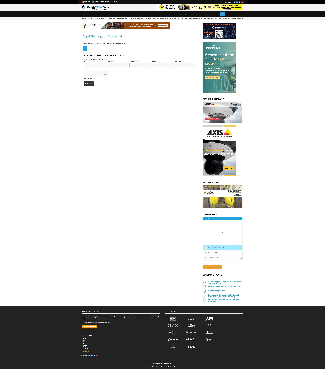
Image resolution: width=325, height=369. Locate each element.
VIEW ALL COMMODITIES (212, 267)
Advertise (204, 14)
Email (87, 61)
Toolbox (85, 346)
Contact (195, 14)
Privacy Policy (157, 363)
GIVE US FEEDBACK (90, 327)
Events (169, 14)
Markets (104, 14)
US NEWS (96, 2)
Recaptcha (88, 78)
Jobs (186, 14)
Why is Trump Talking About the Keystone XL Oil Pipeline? (102, 18)
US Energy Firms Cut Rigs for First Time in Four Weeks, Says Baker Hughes (213, 18)
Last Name (134, 61)
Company (156, 61)
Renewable (157, 14)
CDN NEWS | (88, 2)
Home (86, 14)
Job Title (178, 61)
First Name (112, 61)
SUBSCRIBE (214, 14)
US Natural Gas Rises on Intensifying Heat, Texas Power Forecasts (175, 18)
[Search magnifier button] (222, 14)
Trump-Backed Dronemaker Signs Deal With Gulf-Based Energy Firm (138, 18)
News (93, 14)
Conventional (115, 14)
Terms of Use (167, 363)
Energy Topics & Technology (137, 14)
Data (180, 14)
